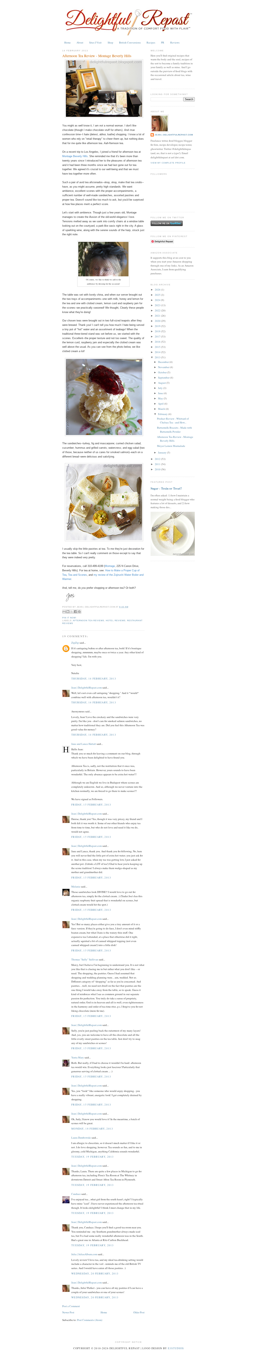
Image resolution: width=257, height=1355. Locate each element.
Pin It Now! (69, 618)
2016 (158, 341)
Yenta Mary (77, 1057)
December (163, 362)
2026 (158, 289)
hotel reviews (115, 620)
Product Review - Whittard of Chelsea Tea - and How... (173, 420)
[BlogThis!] (68, 612)
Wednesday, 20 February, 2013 (94, 1273)
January (162, 452)
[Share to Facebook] (75, 612)
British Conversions (130, 42)
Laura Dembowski (81, 1137)
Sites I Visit (95, 42)
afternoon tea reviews (88, 620)
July (160, 388)
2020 (158, 321)
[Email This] (64, 612)
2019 (158, 326)
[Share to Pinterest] (79, 612)
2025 (158, 295)
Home (67, 42)
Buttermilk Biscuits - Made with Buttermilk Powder (174, 429)
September (164, 377)
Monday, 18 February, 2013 (92, 1128)
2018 (158, 331)
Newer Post (68, 1312)
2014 (158, 352)
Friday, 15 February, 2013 (91, 804)
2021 (158, 315)
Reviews (174, 42)
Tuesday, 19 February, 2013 (92, 1156)
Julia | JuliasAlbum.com (84, 1254)
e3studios (176, 1348)
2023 (158, 305)
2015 (158, 347)
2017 (158, 336)
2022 (158, 310)
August (162, 383)
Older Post (139, 1312)
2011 (158, 464)
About (79, 42)
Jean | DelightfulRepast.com (86, 687)
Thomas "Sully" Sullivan (84, 959)
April (161, 403)
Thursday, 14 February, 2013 (93, 678)
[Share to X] (72, 612)
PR (162, 42)
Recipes (151, 42)
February (163, 414)
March (162, 409)
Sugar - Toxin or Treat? (166, 488)
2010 (158, 469)
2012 (158, 459)
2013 (158, 357)
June (161, 393)
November (164, 367)
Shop (110, 42)
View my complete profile (168, 163)
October (162, 372)
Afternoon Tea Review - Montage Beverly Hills (96, 55)
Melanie (75, 886)
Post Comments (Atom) (89, 1320)
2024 (158, 300)
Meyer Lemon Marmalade (171, 446)
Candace (76, 1194)
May (161, 398)
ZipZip (75, 642)
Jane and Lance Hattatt (83, 744)
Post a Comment (71, 1306)
